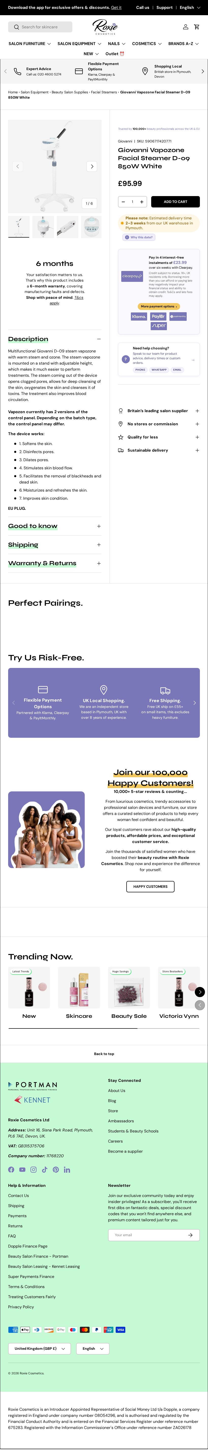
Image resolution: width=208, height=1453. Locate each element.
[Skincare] (79, 987)
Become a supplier (125, 1151)
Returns (15, 1226)
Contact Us (18, 1195)
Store (113, 1110)
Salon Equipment (34, 92)
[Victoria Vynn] (179, 987)
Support (165, 7)
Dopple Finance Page (27, 1246)
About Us (116, 1090)
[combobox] (40, 27)
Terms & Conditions (26, 1286)
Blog (112, 1100)
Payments (17, 1215)
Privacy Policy (21, 1307)
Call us (142, 7)
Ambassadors (121, 1121)
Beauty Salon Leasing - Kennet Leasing (44, 1266)
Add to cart (175, 201)
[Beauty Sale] (129, 987)
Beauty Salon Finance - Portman (38, 1256)
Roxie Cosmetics (32, 1373)
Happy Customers (150, 886)
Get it (116, 7)
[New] (29, 987)
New (29, 1016)
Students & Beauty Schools (133, 1131)
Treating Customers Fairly (32, 1296)
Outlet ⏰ (115, 53)
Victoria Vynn (179, 1016)
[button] (196, 26)
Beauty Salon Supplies (70, 92)
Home (13, 92)
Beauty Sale (129, 1016)
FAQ (12, 1236)
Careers (115, 1141)
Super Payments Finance (31, 1276)
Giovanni (125, 141)
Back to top (104, 1053)
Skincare (79, 1016)
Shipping (16, 1205)
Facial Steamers (104, 92)
